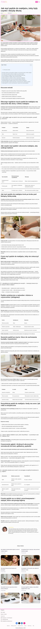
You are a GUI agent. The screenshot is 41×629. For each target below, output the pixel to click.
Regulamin (8, 625)
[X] (19, 623)
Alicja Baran (5, 13)
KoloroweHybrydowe (19, 627)
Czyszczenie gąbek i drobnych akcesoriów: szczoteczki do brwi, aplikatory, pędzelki (16, 81)
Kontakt (25, 625)
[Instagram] (24, 623)
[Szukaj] (39, 2)
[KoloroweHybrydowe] (4, 2)
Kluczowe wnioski (7, 69)
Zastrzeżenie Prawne (20, 625)
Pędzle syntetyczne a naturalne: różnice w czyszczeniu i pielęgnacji (13, 77)
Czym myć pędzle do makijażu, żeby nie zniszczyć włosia (11, 76)
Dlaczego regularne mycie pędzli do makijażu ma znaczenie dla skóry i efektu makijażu (16, 72)
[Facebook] (17, 623)
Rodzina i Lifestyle (4, 614)
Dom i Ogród (3, 612)
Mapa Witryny (29, 625)
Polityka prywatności (13, 625)
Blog (33, 625)
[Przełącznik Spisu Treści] (30, 65)
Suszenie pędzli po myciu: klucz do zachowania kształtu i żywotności (13, 79)
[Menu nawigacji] (36, 2)
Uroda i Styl (15, 13)
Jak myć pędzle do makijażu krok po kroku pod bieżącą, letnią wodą (13, 75)
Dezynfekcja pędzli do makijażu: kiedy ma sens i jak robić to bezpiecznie (14, 80)
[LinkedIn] (22, 623)
